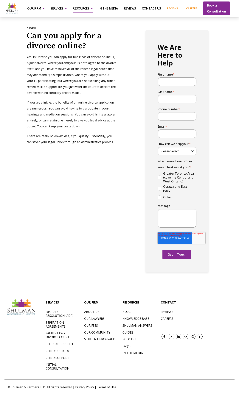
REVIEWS (167, 312)
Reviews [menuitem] (130, 8)
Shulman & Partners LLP (28, 387)
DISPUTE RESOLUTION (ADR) (59, 314)
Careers (191, 8)
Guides (127, 332)
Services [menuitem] (57, 8)
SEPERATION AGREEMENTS (56, 324)
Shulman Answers (137, 325)
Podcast (129, 339)
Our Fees (91, 325)
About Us (91, 312)
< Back (31, 28)
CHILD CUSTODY (57, 351)
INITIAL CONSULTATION (57, 366)
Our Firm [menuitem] (34, 8)
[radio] (177, 177)
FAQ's (126, 346)
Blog (126, 312)
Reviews (172, 8)
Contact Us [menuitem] (151, 8)
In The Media (132, 353)
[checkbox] (177, 186)
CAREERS (167, 319)
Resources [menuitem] (81, 8)
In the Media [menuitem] (108, 8)
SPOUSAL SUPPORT (60, 344)
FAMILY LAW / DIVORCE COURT (57, 335)
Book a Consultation (216, 8)
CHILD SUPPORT (57, 358)
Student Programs (100, 339)
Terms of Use (106, 387)
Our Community (97, 332)
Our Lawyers (94, 319)
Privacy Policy (85, 387)
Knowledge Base (135, 319)
